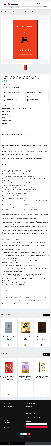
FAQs (5, 424)
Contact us (6, 425)
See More (46, 314)
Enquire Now (13, 443)
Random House (5, 81)
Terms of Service (29, 410)
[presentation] (50, 332)
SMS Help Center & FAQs (31, 413)
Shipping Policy (29, 406)
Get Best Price (38, 443)
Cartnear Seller (7, 427)
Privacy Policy (28, 411)
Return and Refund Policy (31, 408)
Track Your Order (7, 422)
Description (5, 105)
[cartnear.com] (13, 4)
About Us (6, 420)
